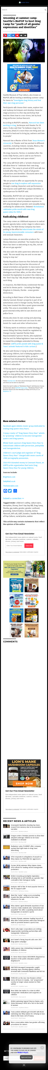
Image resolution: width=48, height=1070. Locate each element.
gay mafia (14, 508)
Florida (6, 508)
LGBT (20, 513)
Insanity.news (11, 381)
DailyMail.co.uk (9, 481)
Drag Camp (38, 505)
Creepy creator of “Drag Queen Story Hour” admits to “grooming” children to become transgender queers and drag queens (24, 436)
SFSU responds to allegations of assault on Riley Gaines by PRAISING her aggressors (26, 858)
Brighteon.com (9, 477)
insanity (28, 511)
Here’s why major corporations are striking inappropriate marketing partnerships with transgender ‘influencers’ (26, 931)
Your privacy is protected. (12, 552)
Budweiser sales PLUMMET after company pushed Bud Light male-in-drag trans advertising (26, 848)
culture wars (36, 503)
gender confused (32, 508)
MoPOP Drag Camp (21, 388)
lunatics (26, 513)
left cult (14, 513)
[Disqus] (24, 673)
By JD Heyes (22, 925)
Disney (15, 505)
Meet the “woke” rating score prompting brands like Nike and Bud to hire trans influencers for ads (25, 897)
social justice (21, 516)
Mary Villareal (18, 31)
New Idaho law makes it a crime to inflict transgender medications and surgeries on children (26, 993)
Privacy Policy (22, 1052)
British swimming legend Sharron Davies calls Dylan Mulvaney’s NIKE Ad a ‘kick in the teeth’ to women (27, 1003)
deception (7, 505)
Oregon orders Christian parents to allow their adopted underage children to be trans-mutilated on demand (27, 838)
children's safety (23, 503)
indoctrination (18, 511)
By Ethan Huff (22, 842)
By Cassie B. (22, 997)
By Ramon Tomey (23, 891)
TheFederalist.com (10, 486)
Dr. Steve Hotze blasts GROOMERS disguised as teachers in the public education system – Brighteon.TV (28, 959)
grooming (7, 511)
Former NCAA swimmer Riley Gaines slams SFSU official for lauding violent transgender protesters (27, 867)
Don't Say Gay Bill (26, 505)
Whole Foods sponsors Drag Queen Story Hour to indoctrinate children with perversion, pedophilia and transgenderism (23, 445)
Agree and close (26, 1057)
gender (21, 508)
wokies (30, 516)
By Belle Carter (23, 872)
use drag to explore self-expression (26, 183)
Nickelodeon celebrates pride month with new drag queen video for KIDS (23, 209)
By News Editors (23, 831)
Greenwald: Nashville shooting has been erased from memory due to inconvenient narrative (26, 827)
